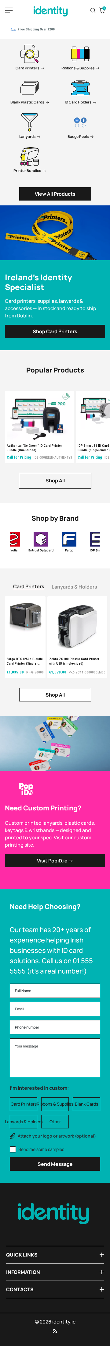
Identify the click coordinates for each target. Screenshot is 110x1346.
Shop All (55, 480)
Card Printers (28, 586)
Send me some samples (41, 1149)
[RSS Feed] (55, 1331)
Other (55, 1121)
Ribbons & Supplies (55, 1104)
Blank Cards (86, 1104)
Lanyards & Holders (74, 586)
